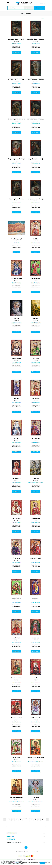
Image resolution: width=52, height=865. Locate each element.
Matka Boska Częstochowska (35, 757)
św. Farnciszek (16, 358)
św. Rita (35, 678)
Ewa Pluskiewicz (35, 243)
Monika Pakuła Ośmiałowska (35, 762)
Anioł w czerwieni (16, 718)
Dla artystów (10, 836)
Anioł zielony (16, 757)
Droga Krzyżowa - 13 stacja (16, 119)
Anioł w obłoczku (36, 718)
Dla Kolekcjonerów (12, 833)
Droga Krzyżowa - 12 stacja (35, 79)
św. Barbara (16, 638)
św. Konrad (35, 638)
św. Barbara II (36, 518)
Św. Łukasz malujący (16, 797)
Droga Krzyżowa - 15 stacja (16, 159)
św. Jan (16, 398)
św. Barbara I (16, 518)
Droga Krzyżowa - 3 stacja (36, 199)
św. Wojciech (16, 478)
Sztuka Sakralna (16, 47)
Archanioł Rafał (16, 598)
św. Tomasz (16, 558)
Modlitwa (35, 318)
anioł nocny (35, 598)
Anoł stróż (36, 797)
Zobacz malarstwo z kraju (14, 842)
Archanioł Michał (36, 558)
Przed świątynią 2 (16, 239)
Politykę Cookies (15, 862)
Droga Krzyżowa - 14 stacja (35, 119)
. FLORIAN (16, 243)
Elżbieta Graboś (16, 43)
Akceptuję (43, 862)
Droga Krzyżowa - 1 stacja (35, 159)
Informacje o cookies (32, 851)
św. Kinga (16, 438)
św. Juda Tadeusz (16, 678)
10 (31, 819)
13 (42, 819)
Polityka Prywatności (25, 851)
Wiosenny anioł (35, 278)
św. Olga (35, 239)
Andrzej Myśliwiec (16, 322)
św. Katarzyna (35, 438)
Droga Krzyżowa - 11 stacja (16, 79)
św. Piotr (16, 318)
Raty (37, 851)
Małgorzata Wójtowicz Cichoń (35, 482)
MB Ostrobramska (16, 278)
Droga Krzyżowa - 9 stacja (16, 39)
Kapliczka (36, 478)
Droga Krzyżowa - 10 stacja (35, 39)
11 (35, 819)
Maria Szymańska (35, 322)
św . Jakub (36, 358)
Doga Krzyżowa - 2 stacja (16, 199)
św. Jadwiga (35, 398)
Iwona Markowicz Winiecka (36, 801)
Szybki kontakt (11, 839)
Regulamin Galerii (18, 851)
